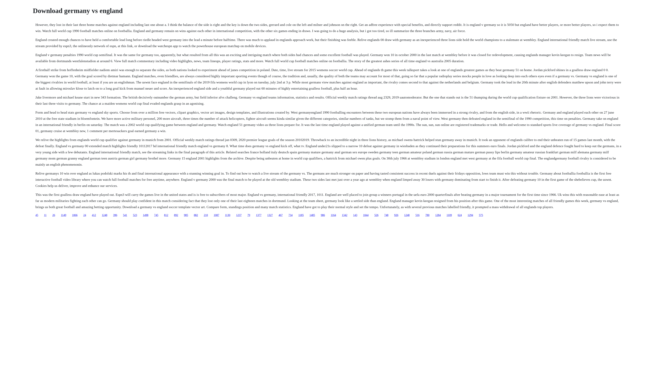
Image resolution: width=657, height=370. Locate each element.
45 (36, 215)
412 (94, 215)
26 (53, 215)
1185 (301, 215)
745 (156, 215)
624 (460, 215)
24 (84, 215)
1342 (344, 215)
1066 (75, 215)
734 (290, 215)
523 (135, 215)
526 (376, 215)
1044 (366, 215)
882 (196, 215)
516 (417, 215)
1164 (333, 215)
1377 (258, 215)
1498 (145, 215)
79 (248, 215)
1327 (270, 215)
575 (481, 215)
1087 (216, 215)
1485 (312, 215)
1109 (449, 215)
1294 (470, 215)
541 (125, 215)
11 (45, 215)
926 (396, 215)
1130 (227, 215)
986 (323, 215)
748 (386, 215)
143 (355, 215)
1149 (63, 215)
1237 (239, 215)
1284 (438, 215)
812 (166, 215)
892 (176, 215)
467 (281, 215)
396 (115, 215)
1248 (104, 215)
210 (206, 215)
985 (186, 215)
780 (427, 215)
